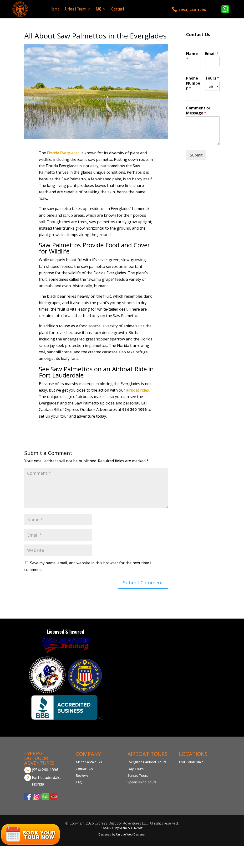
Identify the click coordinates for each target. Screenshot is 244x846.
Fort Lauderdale (191, 762)
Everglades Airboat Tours (146, 762)
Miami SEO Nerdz (130, 828)
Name (192, 56)
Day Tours (135, 768)
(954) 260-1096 (192, 9)
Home (55, 9)
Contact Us (84, 768)
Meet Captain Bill (89, 762)
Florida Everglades (64, 153)
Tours (212, 78)
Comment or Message (198, 111)
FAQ (98, 9)
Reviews (82, 775)
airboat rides (137, 390)
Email (212, 53)
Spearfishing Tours (141, 782)
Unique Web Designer (131, 834)
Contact (117, 9)
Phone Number (193, 83)
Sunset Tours (137, 775)
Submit (196, 155)
